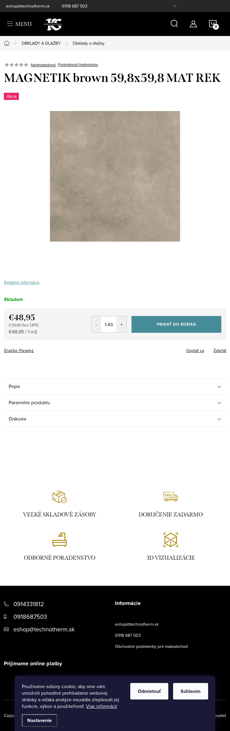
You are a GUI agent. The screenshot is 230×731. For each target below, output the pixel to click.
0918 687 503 (74, 6)
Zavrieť (46, 348)
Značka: (19, 350)
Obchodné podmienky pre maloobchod (151, 646)
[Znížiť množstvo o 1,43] (96, 324)
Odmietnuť (149, 691)
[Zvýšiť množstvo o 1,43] (121, 324)
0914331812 (28, 604)
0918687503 (30, 616)
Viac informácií (101, 706)
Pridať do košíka (176, 324)
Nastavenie (39, 720)
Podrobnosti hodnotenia (78, 64)
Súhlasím (191, 691)
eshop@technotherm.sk (28, 6)
